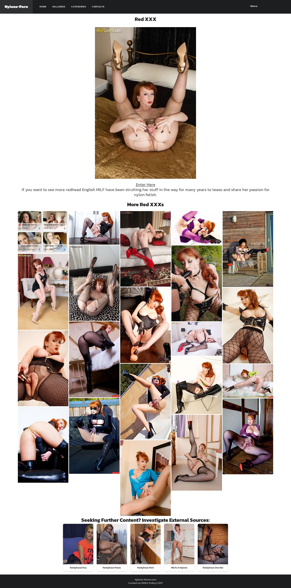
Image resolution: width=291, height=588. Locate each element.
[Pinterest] (271, 6)
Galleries (59, 6)
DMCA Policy (149, 583)
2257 (160, 583)
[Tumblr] (277, 6)
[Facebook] (265, 6)
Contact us (134, 583)
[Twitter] (283, 6)
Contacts (98, 6)
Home (43, 6)
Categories (78, 6)
